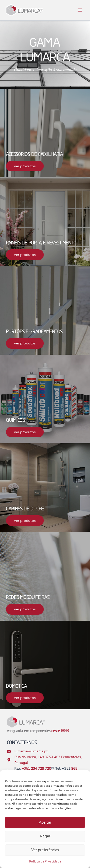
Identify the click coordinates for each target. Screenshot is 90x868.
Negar (45, 836)
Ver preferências (45, 849)
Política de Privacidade (45, 861)
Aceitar (45, 822)
